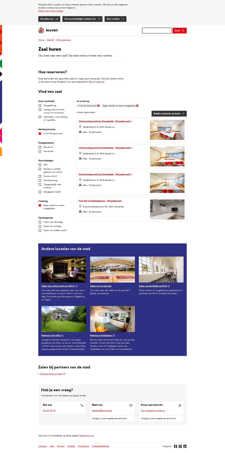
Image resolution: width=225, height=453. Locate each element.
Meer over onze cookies (50, 10)
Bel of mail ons (96, 81)
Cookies (71, 446)
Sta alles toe (47, 18)
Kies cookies (113, 18)
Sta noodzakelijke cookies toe (80, 18)
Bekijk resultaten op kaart (167, 113)
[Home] (48, 30)
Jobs (51, 446)
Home (41, 40)
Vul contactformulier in (153, 410)
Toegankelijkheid (100, 446)
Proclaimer (83, 446)
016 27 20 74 (49, 410)
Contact (42, 446)
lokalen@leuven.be (102, 410)
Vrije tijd (50, 40)
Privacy (61, 446)
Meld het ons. (87, 435)
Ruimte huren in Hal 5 (53, 374)
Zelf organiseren (63, 40)
